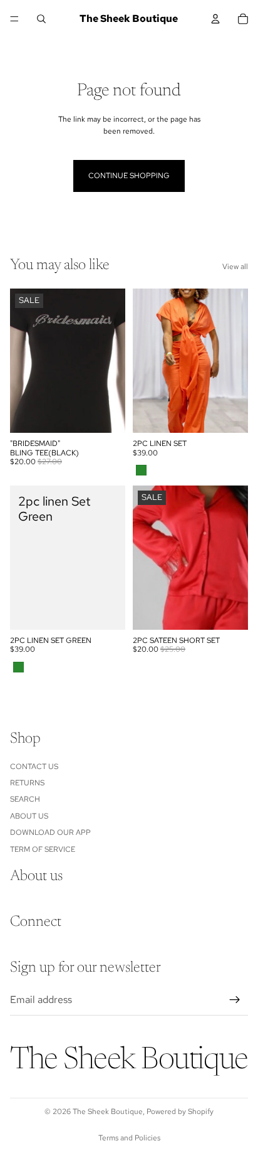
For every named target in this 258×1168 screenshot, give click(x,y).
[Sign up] (235, 1000)
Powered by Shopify (180, 1112)
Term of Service (42, 849)
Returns (27, 783)
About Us (29, 816)
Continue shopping (129, 176)
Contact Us (34, 767)
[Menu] (14, 18)
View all (235, 267)
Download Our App (50, 832)
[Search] (41, 19)
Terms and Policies (129, 1138)
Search (25, 799)
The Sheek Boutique (108, 1112)
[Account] (215, 19)
